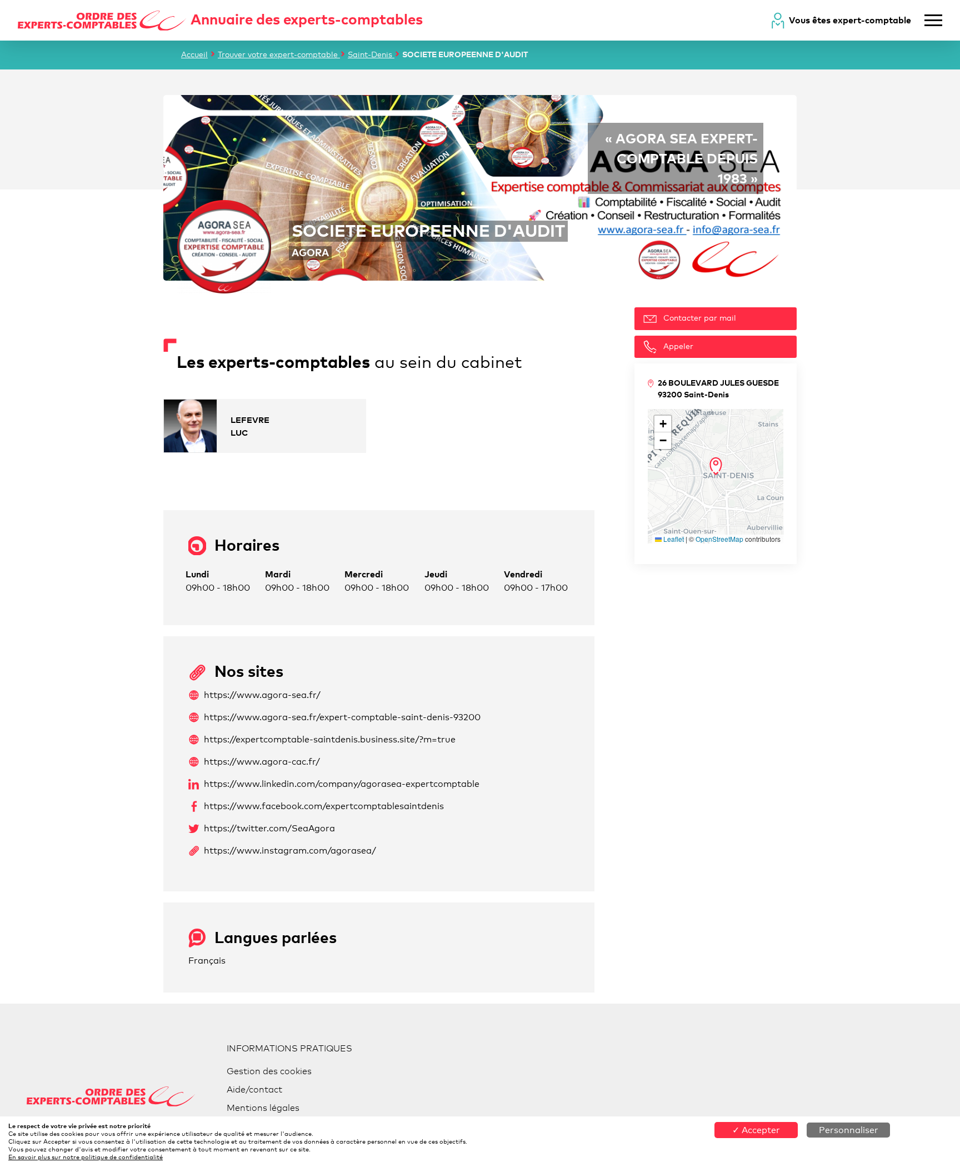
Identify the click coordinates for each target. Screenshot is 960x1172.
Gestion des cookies (269, 1071)
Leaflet (673, 538)
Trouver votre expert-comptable (279, 54)
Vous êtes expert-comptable (850, 20)
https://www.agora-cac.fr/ (262, 761)
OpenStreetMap (719, 538)
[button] (716, 466)
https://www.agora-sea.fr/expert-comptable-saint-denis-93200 (342, 717)
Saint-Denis (371, 54)
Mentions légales (263, 1108)
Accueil (194, 54)
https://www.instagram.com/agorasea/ (290, 850)
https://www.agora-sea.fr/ (262, 695)
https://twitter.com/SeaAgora (269, 828)
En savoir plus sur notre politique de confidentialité (85, 1157)
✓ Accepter (756, 1130)
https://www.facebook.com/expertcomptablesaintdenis (324, 806)
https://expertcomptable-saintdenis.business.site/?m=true (330, 739)
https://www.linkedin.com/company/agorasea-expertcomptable (341, 784)
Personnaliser (848, 1130)
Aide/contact (254, 1089)
